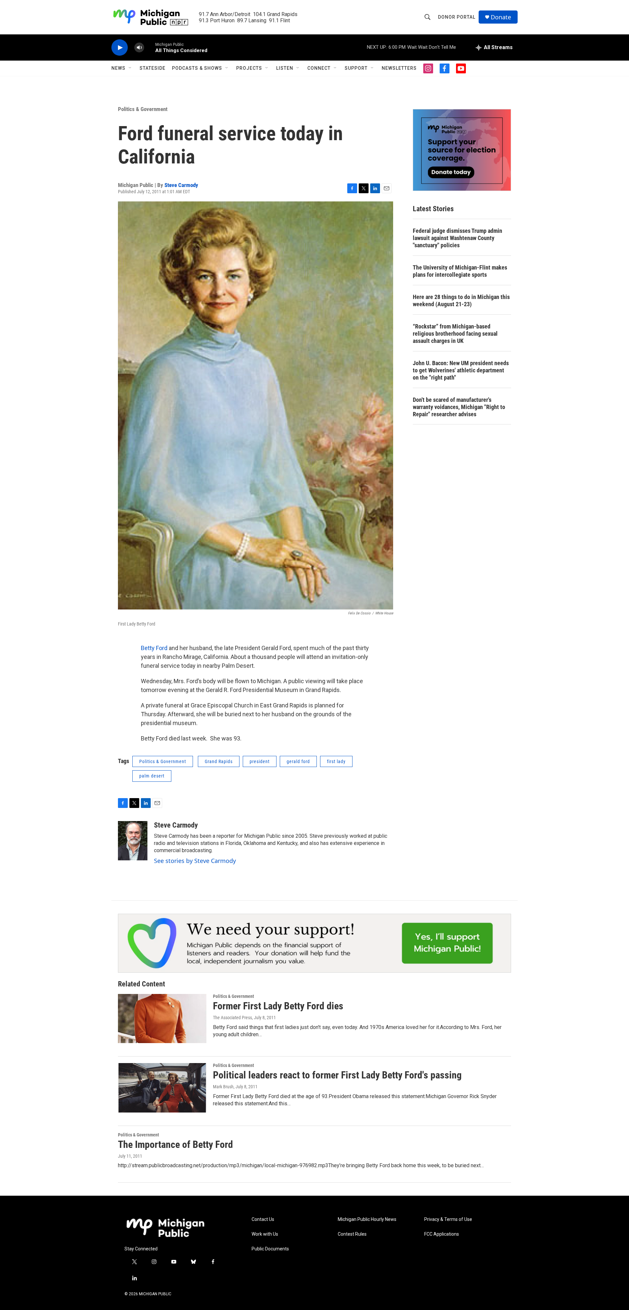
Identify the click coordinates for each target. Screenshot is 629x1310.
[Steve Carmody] (132, 840)
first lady (336, 761)
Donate (501, 17)
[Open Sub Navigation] (130, 68)
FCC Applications (441, 1234)
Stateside (152, 68)
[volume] (139, 47)
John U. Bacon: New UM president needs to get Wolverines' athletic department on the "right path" (461, 370)
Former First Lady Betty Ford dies (278, 1006)
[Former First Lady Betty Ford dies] (162, 1018)
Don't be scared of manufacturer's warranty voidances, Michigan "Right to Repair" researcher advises (459, 407)
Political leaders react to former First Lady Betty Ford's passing (337, 1075)
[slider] (150, 47)
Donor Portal (456, 17)
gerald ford (298, 761)
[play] (119, 47)
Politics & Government (142, 109)
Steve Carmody (181, 185)
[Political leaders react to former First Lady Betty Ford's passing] (162, 1087)
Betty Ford (154, 648)
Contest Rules (352, 1234)
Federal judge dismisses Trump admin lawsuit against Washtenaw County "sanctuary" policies (457, 238)
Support (356, 68)
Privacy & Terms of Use (448, 1219)
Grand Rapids (219, 761)
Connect (319, 68)
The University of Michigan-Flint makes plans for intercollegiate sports (460, 271)
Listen (284, 68)
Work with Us (265, 1234)
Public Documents (270, 1248)
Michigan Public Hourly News (367, 1219)
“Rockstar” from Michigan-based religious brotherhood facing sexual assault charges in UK (455, 333)
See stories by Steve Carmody (195, 861)
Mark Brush (223, 1086)
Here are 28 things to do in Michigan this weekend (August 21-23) (461, 300)
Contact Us (263, 1219)
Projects (249, 68)
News (118, 68)
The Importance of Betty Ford (175, 1144)
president (260, 761)
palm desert (151, 775)
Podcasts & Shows (197, 68)
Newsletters (399, 68)
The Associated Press (232, 1017)
